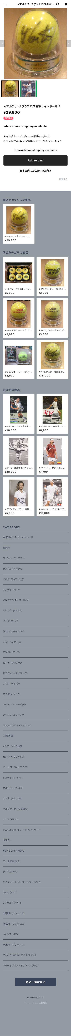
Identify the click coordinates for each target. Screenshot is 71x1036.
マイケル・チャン (11, 694)
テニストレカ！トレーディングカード (21, 829)
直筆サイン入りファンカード (18, 537)
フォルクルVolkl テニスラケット (20, 955)
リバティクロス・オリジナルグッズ (21, 965)
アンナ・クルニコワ (12, 798)
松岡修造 (8, 735)
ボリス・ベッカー (12, 683)
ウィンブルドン (10, 934)
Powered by (31, 1003)
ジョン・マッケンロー (14, 631)
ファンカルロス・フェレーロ (17, 725)
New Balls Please (13, 850)
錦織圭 (6, 547)
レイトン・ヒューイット (14, 704)
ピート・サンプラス (13, 662)
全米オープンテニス (13, 944)
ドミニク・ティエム (12, 610)
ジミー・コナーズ (12, 641)
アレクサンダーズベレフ (15, 600)
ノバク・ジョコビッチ (13, 579)
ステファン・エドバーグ (15, 673)
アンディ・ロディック (13, 714)
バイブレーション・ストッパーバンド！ (22, 882)
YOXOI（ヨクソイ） (13, 902)
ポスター (7, 840)
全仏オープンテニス (13, 923)
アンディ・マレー (11, 589)
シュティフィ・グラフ (13, 777)
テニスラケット (11, 819)
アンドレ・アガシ (11, 652)
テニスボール (10, 871)
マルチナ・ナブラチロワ (15, 808)
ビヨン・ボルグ (10, 620)
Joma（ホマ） (10, 892)
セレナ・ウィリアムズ (13, 756)
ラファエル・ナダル (12, 568)
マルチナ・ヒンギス (13, 788)
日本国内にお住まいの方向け (35, 170)
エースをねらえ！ (12, 861)
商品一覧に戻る (35, 982)
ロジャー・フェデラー (14, 558)
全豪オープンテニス (13, 913)
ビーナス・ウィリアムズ (15, 767)
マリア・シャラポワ (12, 746)
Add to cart (35, 160)
